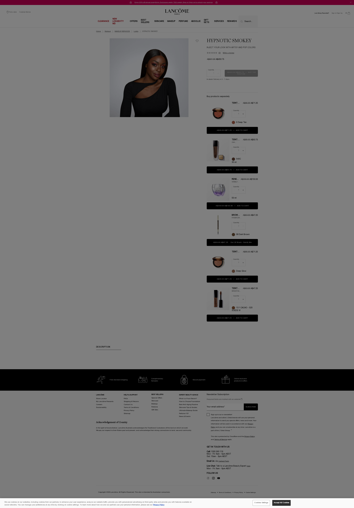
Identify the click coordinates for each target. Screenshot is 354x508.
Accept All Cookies (281, 503)
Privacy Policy (158, 505)
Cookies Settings (261, 503)
